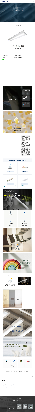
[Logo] (5, 1)
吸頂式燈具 (19, 25)
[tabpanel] (17, 12)
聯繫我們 (4, 409)
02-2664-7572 (4, 404)
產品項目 (17, 25)
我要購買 (15, 57)
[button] (26, 1)
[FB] (10, 409)
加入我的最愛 (20, 57)
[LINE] (13, 409)
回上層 (29, 376)
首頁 (14, 25)
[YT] (11, 409)
